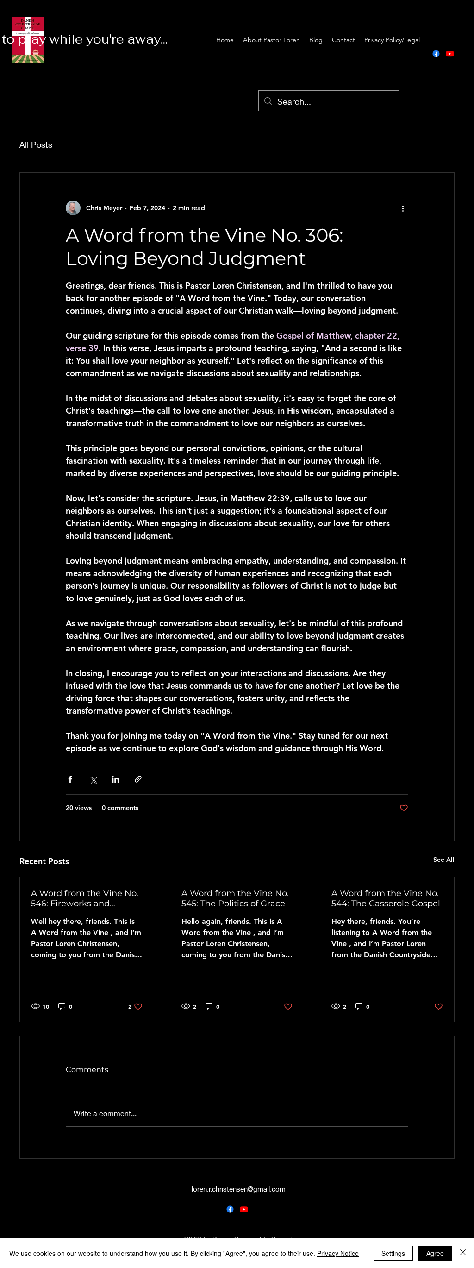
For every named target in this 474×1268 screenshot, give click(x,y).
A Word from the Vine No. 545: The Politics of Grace (235, 898)
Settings (393, 1253)
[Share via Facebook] (70, 779)
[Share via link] (138, 779)
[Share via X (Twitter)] (92, 779)
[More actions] (402, 207)
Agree (435, 1253)
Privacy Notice (338, 1253)
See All (444, 859)
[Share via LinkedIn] (115, 779)
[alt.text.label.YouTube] (450, 53)
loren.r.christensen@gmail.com (239, 1189)
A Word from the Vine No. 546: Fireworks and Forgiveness (84, 898)
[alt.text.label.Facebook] (436, 53)
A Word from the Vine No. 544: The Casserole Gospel (385, 898)
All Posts (35, 144)
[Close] (462, 1253)
